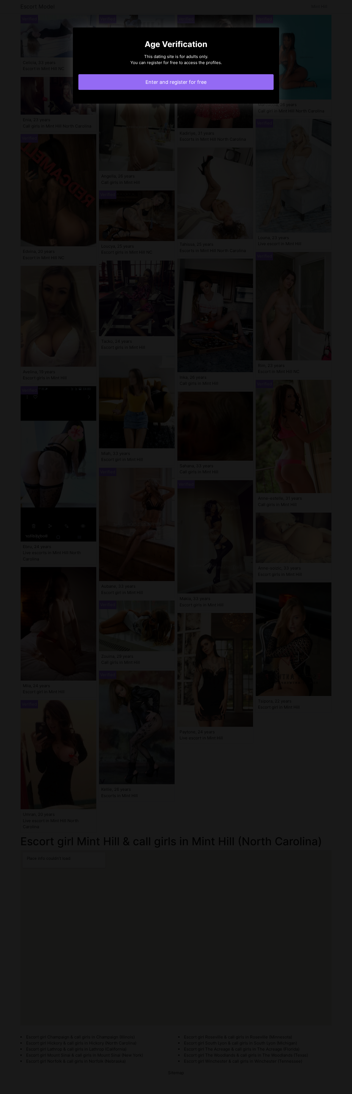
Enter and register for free (176, 82)
